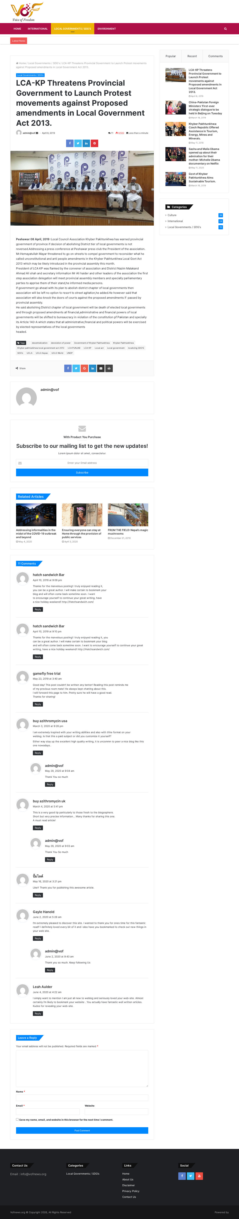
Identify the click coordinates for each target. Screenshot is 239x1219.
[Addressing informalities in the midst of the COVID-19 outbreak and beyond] (36, 514)
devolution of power (61, 343)
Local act (99, 348)
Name (20, 1091)
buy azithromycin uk (49, 801)
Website (89, 1105)
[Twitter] (190, 1176)
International (38, 28)
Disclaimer (128, 1185)
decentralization (39, 343)
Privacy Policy (130, 1191)
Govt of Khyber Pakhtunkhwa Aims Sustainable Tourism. (202, 177)
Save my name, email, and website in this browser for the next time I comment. (66, 1119)
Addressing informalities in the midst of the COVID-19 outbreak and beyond (36, 533)
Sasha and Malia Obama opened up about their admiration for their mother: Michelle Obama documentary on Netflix (204, 156)
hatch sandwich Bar (48, 575)
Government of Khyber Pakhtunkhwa (92, 343)
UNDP (70, 353)
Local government (116, 348)
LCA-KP (87, 348)
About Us (127, 1179)
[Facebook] (182, 1176)
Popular (171, 56)
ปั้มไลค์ (38, 876)
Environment (107, 28)
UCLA (29, 353)
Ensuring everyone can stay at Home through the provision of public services (81, 533)
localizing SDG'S (136, 348)
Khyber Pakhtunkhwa (123, 343)
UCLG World (57, 353)
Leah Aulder (42, 987)
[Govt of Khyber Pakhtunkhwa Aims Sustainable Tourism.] (175, 179)
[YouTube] (199, 1176)
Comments (215, 56)
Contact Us (129, 1196)
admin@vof (29, 133)
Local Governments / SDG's (44, 63)
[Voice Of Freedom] (27, 11)
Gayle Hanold (43, 912)
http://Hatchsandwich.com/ (78, 601)
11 (112, 133)
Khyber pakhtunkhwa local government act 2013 (40, 348)
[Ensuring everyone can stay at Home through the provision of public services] (82, 514)
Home (17, 28)
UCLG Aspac (42, 353)
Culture (172, 215)
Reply (38, 609)
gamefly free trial (46, 673)
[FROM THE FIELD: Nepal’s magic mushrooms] (128, 514)
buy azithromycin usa (50, 721)
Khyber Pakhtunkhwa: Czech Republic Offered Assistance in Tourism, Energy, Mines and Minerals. (204, 131)
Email (20, 1105)
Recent (192, 56)
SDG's (20, 353)
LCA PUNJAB (74, 348)
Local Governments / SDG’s (72, 28)
